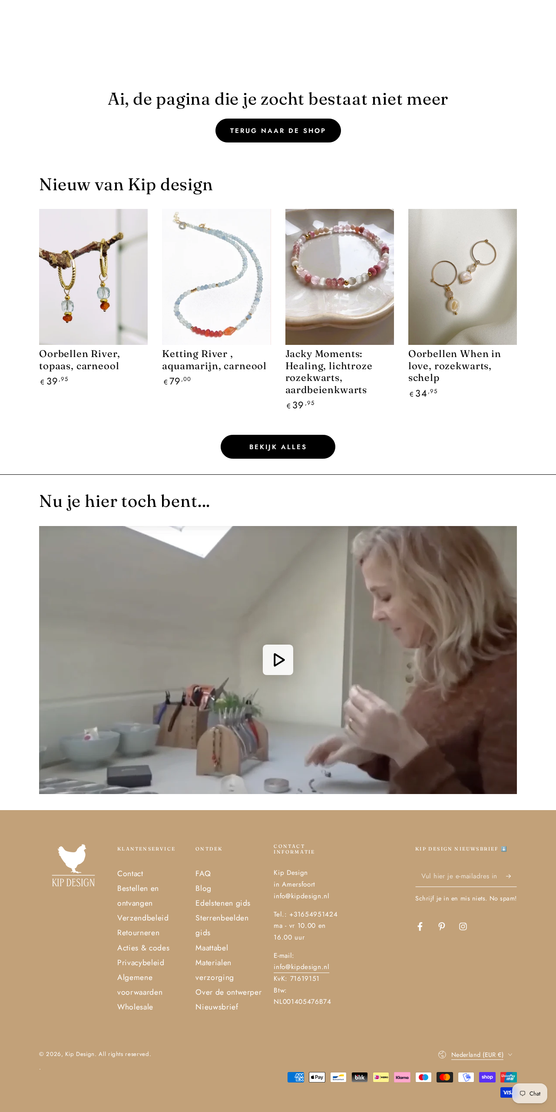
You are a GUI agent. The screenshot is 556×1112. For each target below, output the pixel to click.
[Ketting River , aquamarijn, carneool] (216, 277)
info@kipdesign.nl (301, 967)
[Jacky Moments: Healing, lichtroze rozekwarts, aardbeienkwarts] (339, 277)
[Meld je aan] (511, 876)
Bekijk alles (278, 447)
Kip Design (80, 1054)
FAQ (203, 873)
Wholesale (135, 1007)
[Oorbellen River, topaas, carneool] (93, 277)
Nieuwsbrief (216, 1007)
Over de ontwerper (228, 992)
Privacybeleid (141, 962)
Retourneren (138, 932)
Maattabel (211, 947)
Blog (203, 888)
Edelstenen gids (223, 903)
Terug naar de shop (278, 131)
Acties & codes (143, 947)
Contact (130, 873)
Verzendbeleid (143, 917)
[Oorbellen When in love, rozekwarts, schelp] (462, 277)
